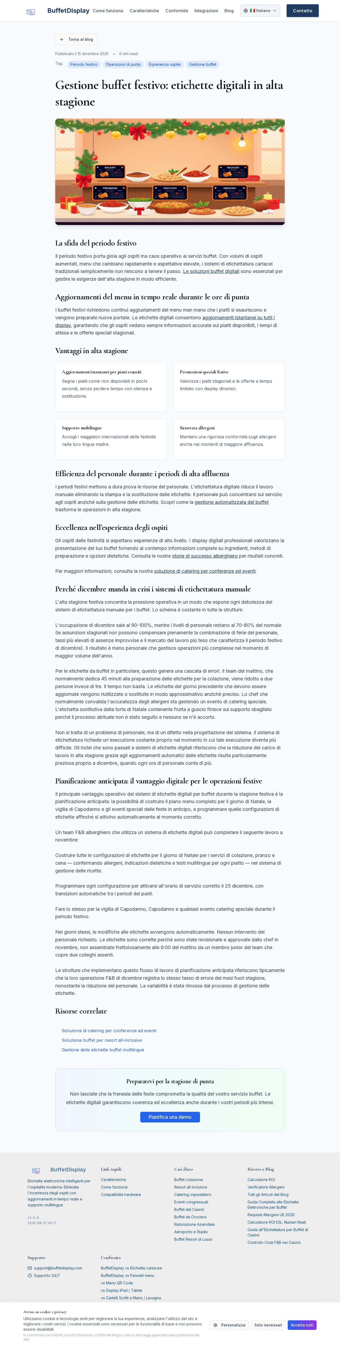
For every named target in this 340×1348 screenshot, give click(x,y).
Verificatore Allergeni (266, 1187)
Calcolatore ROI (261, 1179)
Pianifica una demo (170, 1117)
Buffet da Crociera (190, 1217)
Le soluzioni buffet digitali (211, 271)
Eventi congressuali (191, 1202)
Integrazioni (206, 10)
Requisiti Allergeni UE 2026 (271, 1214)
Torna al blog (80, 39)
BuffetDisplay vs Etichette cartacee (131, 1268)
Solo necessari (268, 1325)
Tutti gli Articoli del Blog (268, 1194)
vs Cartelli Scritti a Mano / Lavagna (131, 1298)
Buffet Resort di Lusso (193, 1239)
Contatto (302, 10)
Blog (229, 10)
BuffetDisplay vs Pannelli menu (127, 1275)
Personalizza (233, 1325)
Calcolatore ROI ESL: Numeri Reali (277, 1222)
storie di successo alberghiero (205, 556)
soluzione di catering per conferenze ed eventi (205, 571)
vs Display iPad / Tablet (121, 1290)
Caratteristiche (144, 10)
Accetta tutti (302, 1325)
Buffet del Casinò (189, 1209)
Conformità (176, 10)
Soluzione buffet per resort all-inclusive (102, 1040)
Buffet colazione (188, 1179)
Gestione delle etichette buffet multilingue (103, 1049)
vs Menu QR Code (117, 1283)
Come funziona (108, 10)
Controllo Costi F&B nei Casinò (274, 1242)
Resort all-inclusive (190, 1187)
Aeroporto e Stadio (191, 1231)
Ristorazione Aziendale (194, 1224)
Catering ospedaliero (192, 1194)
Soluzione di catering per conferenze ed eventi (109, 1030)
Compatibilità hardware (121, 1194)
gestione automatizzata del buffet (232, 502)
